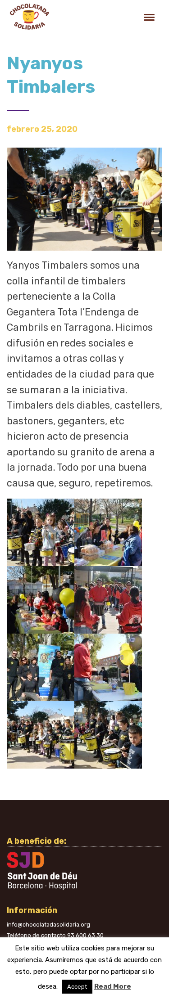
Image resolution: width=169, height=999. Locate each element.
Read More (112, 986)
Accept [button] (77, 986)
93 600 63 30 (85, 935)
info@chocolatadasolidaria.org (48, 924)
